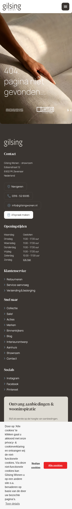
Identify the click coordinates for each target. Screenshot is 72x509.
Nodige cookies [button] (35, 465)
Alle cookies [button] (55, 465)
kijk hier (27, 259)
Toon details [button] (12, 503)
